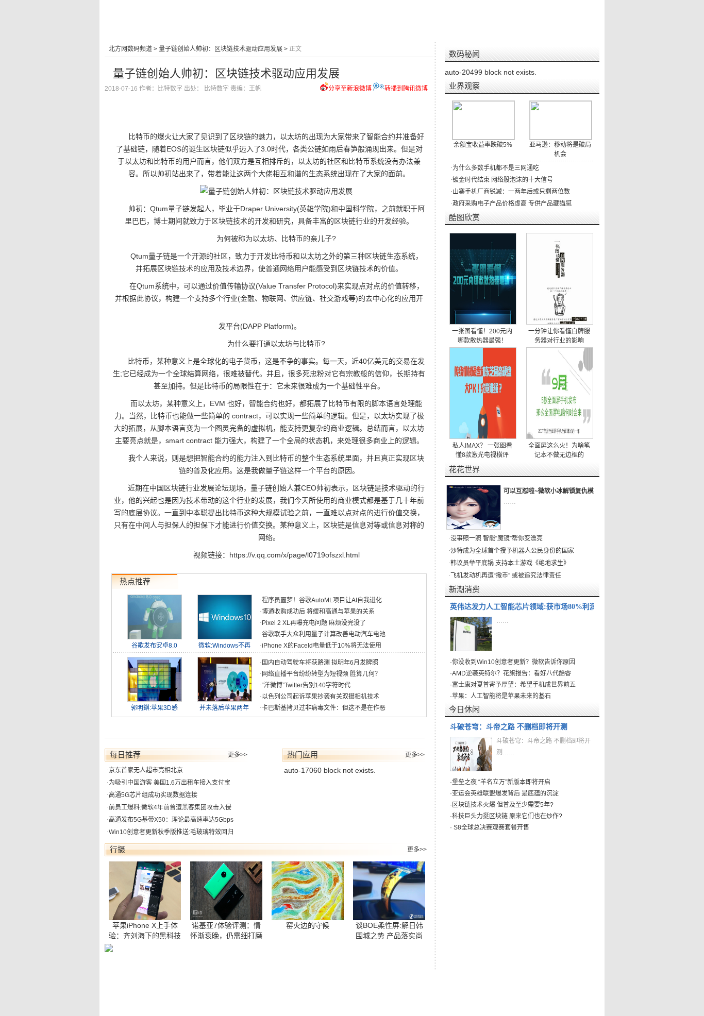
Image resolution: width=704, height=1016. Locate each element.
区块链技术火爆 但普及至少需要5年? (503, 804)
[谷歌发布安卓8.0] (154, 637)
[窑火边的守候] (308, 890)
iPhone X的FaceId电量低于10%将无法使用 (321, 645)
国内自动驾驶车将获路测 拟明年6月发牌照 (320, 662)
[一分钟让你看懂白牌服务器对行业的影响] (560, 279)
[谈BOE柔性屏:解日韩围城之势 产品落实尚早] (389, 890)
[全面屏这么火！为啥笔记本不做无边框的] (560, 393)
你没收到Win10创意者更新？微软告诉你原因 (513, 662)
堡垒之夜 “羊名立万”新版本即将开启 (501, 782)
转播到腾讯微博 (406, 88)
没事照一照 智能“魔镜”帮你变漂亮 (496, 538)
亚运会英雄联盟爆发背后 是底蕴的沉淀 (505, 793)
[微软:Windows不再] (224, 637)
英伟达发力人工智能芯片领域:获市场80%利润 (523, 607)
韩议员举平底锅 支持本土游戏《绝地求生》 (509, 563)
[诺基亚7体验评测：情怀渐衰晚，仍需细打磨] (226, 890)
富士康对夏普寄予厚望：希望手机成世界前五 (514, 684)
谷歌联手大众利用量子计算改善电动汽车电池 (323, 634)
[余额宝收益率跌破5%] (483, 120)
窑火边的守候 (307, 925)
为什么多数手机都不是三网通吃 (495, 168)
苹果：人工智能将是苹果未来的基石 (501, 696)
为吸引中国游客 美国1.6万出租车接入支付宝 (169, 782)
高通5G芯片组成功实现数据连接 (153, 795)
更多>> (237, 754)
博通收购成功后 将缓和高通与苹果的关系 (318, 611)
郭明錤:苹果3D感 (154, 708)
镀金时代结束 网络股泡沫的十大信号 (502, 179)
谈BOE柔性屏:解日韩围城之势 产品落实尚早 (389, 935)
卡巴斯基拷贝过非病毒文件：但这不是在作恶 (323, 708)
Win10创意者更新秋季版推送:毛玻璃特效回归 (171, 832)
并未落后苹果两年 (224, 708)
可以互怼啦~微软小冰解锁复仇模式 (552, 491)
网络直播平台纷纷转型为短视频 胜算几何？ (321, 674)
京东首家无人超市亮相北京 (146, 770)
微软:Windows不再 (224, 645)
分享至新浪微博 (350, 88)
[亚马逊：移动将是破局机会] (560, 120)
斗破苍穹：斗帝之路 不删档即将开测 (508, 727)
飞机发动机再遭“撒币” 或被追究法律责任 (505, 575)
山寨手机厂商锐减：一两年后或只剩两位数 (511, 191)
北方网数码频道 (130, 49)
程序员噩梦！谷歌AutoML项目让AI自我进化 (322, 600)
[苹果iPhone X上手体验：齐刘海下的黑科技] (145, 890)
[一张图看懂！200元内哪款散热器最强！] (483, 279)
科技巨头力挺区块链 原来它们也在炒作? (507, 816)
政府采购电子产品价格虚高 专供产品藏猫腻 (512, 203)
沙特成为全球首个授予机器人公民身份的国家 (512, 550)
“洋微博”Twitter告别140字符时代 (306, 685)
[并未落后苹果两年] (224, 699)
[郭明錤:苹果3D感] (154, 699)
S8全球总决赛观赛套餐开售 (490, 827)
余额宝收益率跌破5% (483, 144)
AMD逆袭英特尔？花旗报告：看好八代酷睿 (511, 673)
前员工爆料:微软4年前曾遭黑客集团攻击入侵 (170, 807)
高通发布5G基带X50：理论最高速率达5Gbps (171, 819)
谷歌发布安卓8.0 (154, 645)
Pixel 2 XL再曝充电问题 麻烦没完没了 (314, 622)
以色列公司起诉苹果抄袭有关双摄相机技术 (320, 696)
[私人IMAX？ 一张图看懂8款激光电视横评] (483, 393)
